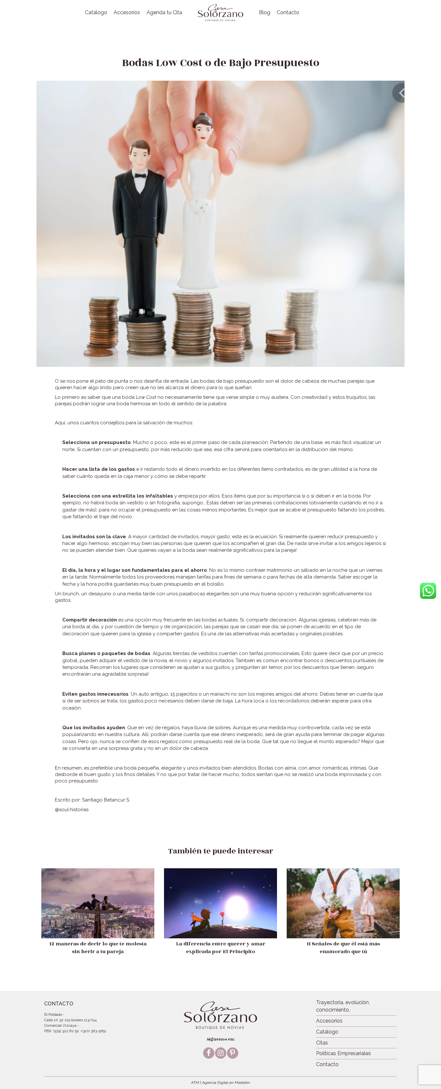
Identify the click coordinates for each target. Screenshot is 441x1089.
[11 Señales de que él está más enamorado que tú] (343, 918)
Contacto (288, 12)
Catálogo (96, 12)
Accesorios (127, 12)
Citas (322, 1043)
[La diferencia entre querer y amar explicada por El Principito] (220, 918)
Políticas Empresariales (343, 1053)
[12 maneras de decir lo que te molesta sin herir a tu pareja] (97, 918)
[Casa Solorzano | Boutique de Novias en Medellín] (220, 13)
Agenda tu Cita (164, 12)
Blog (264, 12)
